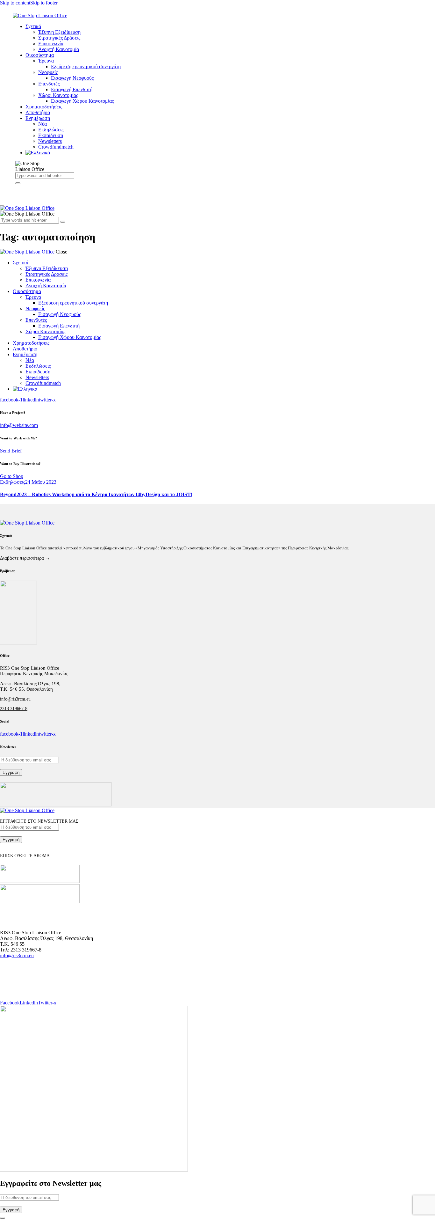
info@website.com (19, 425)
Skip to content (15, 2)
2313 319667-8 (13, 708)
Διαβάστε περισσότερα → (25, 558)
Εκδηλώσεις (12, 482)
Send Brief (11, 450)
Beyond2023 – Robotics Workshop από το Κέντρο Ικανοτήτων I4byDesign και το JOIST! (96, 494)
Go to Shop (11, 476)
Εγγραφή (11, 772)
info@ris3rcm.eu (15, 699)
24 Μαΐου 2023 (40, 482)
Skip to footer (44, 2)
